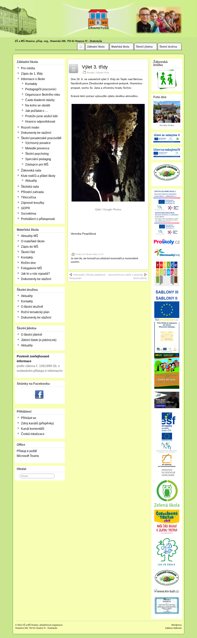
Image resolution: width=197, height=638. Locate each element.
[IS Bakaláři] (166, 79)
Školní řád (28, 252)
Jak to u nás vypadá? (35, 273)
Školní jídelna (144, 46)
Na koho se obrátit (37, 105)
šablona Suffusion (173, 628)
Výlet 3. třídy (95, 66)
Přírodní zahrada (32, 192)
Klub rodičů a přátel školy (38, 175)
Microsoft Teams (28, 455)
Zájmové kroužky (32, 202)
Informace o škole (33, 79)
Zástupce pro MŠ (36, 164)
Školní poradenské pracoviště (41, 138)
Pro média (28, 68)
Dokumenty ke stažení (36, 132)
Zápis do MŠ (29, 246)
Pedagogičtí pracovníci (40, 89)
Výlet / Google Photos (108, 209)
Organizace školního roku (42, 94)
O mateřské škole (33, 241)
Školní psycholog (37, 153)
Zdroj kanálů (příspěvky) (37, 423)
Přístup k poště (27, 451)
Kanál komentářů (32, 428)
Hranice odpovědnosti (40, 121)
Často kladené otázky (40, 100)
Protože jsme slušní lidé (41, 116)
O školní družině (32, 306)
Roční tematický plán (35, 312)
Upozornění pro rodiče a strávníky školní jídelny (127, 276)
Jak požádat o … (36, 110)
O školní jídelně (31, 334)
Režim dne (28, 262)
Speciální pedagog (38, 159)
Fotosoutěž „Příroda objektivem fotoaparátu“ (87, 276)
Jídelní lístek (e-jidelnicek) (38, 340)
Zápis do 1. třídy (32, 73)
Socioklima (28, 213)
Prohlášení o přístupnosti (38, 219)
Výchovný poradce (38, 143)
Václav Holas (91, 254)
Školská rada (30, 186)
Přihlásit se (28, 418)
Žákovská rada (31, 170)
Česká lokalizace (32, 434)
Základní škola (95, 46)
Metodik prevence (37, 148)
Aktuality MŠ (29, 235)
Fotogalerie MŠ (31, 268)
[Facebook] (39, 395)
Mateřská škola (120, 46)
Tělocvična (28, 197)
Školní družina (168, 46)
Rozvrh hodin (30, 127)
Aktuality (90, 72)
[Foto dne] (166, 112)
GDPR (25, 208)
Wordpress (176, 625)
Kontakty (31, 83)
